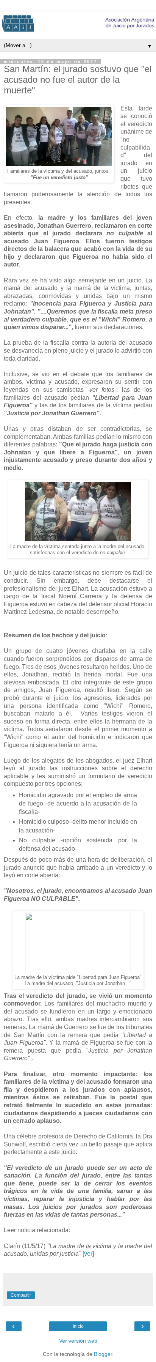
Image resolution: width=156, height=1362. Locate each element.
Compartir (21, 1295)
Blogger (103, 1354)
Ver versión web (78, 1341)
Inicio (78, 1326)
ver (88, 1253)
